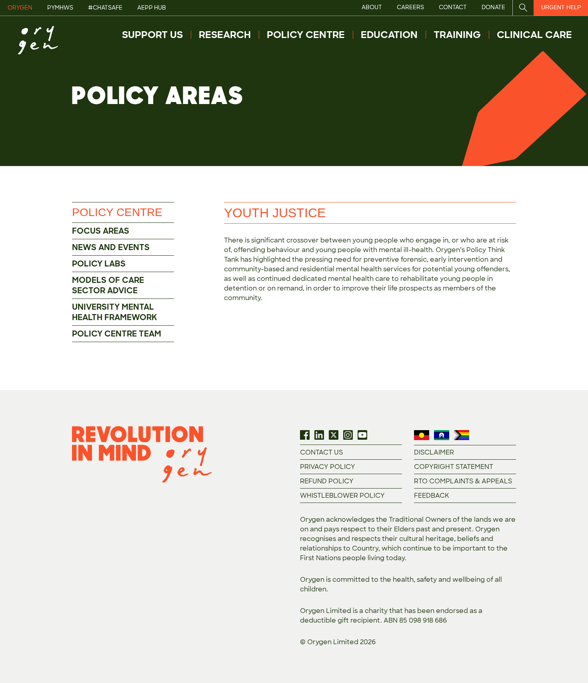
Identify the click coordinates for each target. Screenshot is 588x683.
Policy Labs (99, 263)
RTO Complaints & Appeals (463, 481)
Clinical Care (534, 34)
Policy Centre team (116, 333)
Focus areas (100, 231)
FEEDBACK (431, 495)
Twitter (333, 435)
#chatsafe (105, 7)
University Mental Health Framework (114, 312)
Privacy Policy (327, 467)
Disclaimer (434, 452)
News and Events (111, 247)
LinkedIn (319, 435)
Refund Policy (327, 481)
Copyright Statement (453, 467)
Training (457, 34)
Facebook (305, 435)
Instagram (348, 435)
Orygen (20, 7)
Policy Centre (306, 34)
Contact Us (321, 452)
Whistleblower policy (342, 495)
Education (389, 34)
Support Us (152, 34)
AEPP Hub (151, 7)
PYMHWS (60, 7)
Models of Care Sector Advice (108, 285)
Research (225, 34)
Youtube (362, 435)
